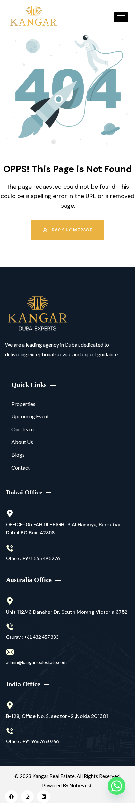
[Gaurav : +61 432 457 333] (10, 627)
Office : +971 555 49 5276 (33, 558)
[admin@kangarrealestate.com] (10, 652)
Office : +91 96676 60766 (32, 741)
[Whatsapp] (116, 786)
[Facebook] (11, 796)
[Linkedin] (43, 796)
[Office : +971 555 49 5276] (10, 548)
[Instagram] (27, 796)
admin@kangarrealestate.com (36, 662)
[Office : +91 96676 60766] (10, 731)
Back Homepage (71, 230)
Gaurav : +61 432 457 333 (32, 637)
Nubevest (80, 785)
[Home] (37, 313)
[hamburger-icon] (121, 17)
